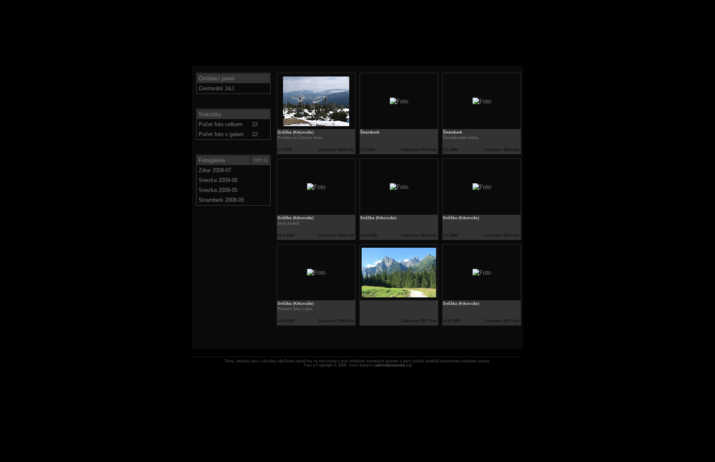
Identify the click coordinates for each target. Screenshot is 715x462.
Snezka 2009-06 (218, 180)
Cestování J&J (216, 88)
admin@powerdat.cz (393, 365)
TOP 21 (260, 160)
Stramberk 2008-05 (221, 200)
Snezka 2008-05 (218, 190)
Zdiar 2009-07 (215, 170)
